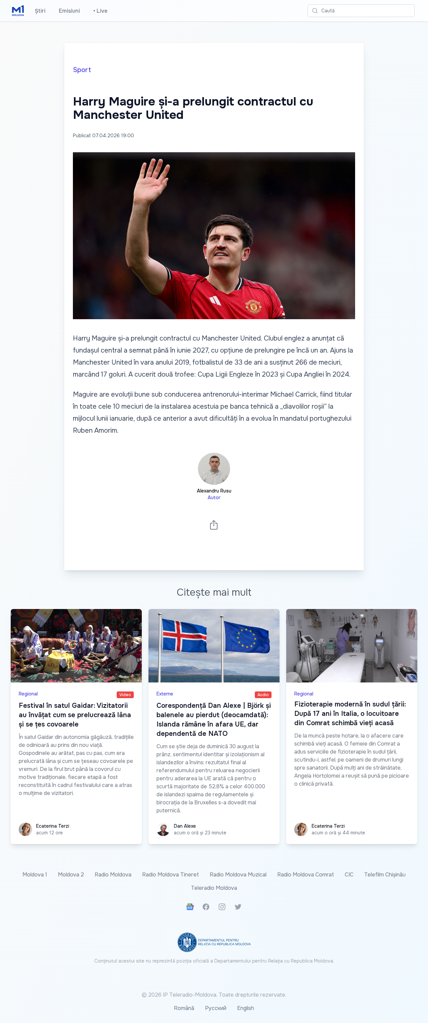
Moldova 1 (34, 874)
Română (184, 1008)
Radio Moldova (113, 874)
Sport (82, 70)
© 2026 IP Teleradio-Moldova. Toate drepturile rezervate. (214, 994)
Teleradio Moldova (214, 887)
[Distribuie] (214, 525)
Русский (215, 1008)
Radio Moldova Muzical (238, 874)
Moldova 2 (71, 874)
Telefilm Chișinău (385, 874)
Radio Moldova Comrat (305, 874)
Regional (28, 694)
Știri (40, 10)
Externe (164, 694)
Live (100, 10)
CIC (349, 874)
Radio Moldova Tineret (170, 874)
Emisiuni (69, 10)
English (245, 1008)
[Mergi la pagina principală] (18, 10)
